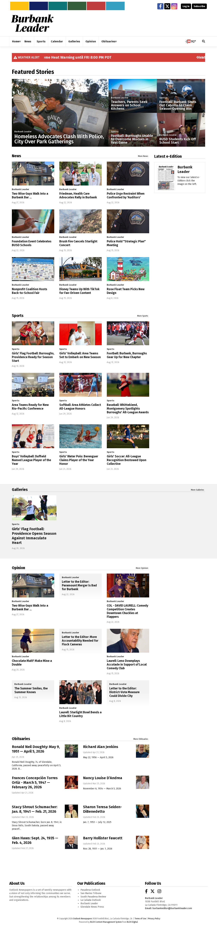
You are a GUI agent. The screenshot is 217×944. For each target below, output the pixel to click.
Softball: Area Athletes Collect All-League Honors (80, 406)
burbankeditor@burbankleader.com (172, 908)
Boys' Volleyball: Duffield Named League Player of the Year (31, 460)
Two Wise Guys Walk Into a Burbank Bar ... (30, 195)
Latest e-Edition (168, 156)
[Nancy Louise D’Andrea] (142, 782)
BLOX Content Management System (106, 922)
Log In (186, 6)
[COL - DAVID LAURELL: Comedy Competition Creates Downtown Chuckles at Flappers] (128, 585)
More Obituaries (140, 739)
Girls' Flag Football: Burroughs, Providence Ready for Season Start (33, 357)
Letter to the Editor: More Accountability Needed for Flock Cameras (80, 640)
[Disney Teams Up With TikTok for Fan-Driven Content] (80, 269)
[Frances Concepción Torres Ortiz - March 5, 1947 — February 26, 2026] (71, 782)
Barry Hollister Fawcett (102, 838)
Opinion (18, 567)
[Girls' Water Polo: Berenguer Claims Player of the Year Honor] (80, 436)
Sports (115, 131)
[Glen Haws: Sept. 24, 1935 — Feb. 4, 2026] (71, 842)
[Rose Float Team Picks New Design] (128, 269)
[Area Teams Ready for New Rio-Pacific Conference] (33, 385)
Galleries (20, 489)
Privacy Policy (154, 918)
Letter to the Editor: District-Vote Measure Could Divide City (124, 692)
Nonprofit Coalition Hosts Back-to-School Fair (29, 291)
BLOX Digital (132, 922)
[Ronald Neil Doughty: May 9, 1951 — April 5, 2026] (71, 751)
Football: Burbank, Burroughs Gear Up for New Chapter (127, 355)
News (16, 155)
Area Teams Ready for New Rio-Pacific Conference (30, 406)
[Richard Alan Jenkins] (142, 751)
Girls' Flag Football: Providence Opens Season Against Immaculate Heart (34, 536)
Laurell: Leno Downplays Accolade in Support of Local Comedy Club (127, 664)
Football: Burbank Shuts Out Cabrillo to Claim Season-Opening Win (177, 105)
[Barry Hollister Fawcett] (142, 842)
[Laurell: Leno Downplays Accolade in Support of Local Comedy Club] (128, 641)
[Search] (204, 41)
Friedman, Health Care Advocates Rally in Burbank (78, 195)
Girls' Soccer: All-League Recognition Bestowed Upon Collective (126, 460)
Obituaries (21, 738)
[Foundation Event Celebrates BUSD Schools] (33, 221)
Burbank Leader (23, 131)
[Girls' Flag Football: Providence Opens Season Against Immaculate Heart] (34, 507)
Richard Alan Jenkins (100, 746)
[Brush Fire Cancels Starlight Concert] (80, 221)
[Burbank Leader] (166, 182)
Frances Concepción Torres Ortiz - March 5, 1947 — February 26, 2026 (35, 782)
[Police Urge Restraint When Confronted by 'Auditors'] (128, 173)
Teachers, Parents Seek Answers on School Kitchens (129, 105)
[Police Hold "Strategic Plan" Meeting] (128, 221)
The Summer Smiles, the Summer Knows (31, 690)
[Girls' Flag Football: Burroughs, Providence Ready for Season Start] (33, 333)
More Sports (142, 316)
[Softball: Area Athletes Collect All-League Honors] (80, 385)
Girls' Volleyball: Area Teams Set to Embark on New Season (80, 355)
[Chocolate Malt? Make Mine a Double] (33, 641)
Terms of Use (140, 918)
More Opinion (142, 568)
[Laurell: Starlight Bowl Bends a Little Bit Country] (80, 692)
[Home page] (32, 23)
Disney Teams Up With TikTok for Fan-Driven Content (79, 291)
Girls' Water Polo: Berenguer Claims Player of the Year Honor (78, 460)
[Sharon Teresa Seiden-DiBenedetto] (142, 811)
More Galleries (197, 490)
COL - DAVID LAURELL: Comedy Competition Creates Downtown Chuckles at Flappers (127, 611)
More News (143, 156)
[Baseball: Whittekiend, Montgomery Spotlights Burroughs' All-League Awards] (128, 385)
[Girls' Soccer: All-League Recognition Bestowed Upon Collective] (128, 436)
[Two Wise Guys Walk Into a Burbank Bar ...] (33, 173)
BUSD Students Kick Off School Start (177, 140)
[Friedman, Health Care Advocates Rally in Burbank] (80, 173)
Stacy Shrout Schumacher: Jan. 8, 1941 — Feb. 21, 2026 (34, 809)
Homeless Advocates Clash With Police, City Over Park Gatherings (59, 139)
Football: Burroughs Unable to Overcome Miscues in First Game (132, 139)
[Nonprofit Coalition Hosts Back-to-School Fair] (33, 269)
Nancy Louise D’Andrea (102, 778)
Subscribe (199, 6)
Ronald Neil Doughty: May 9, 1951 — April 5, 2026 (36, 749)
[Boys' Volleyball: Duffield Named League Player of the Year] (33, 436)
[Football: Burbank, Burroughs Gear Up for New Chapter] (128, 333)
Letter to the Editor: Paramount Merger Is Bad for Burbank (79, 585)
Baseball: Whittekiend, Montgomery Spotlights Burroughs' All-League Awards (128, 408)
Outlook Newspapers (82, 918)
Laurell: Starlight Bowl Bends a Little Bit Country (80, 714)
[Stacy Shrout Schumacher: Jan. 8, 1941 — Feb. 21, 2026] (71, 811)
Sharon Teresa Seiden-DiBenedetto (102, 809)
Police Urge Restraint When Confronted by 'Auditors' (125, 195)
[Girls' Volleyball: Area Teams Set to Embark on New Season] (80, 333)
